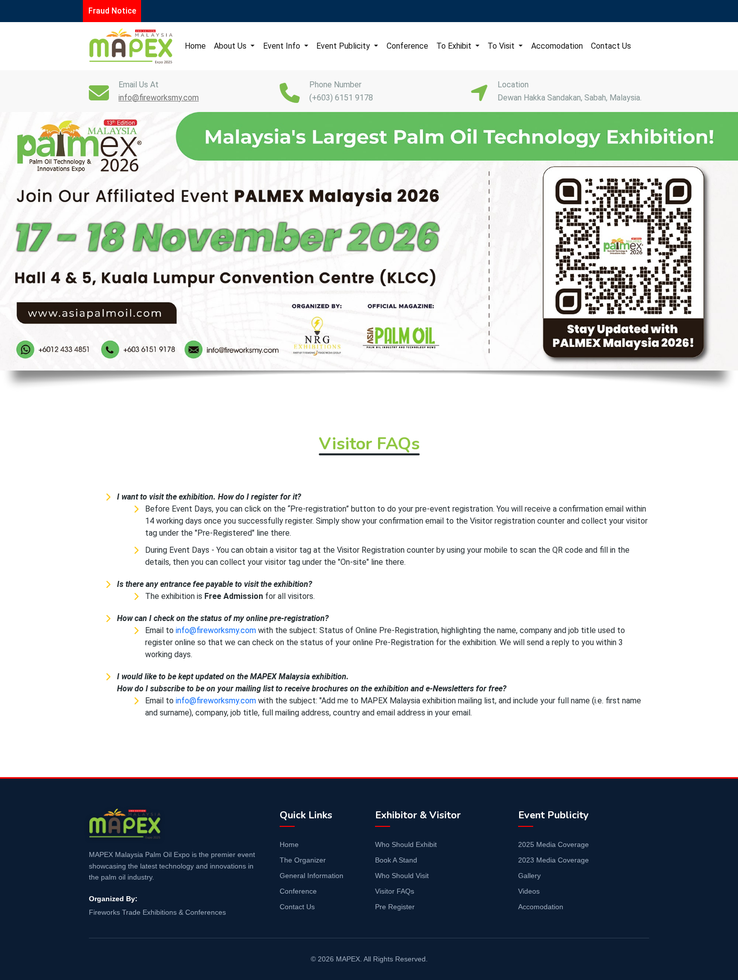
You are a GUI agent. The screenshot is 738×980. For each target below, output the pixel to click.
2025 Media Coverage (553, 844)
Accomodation (557, 46)
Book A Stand (396, 860)
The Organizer (303, 860)
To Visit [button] (502, 46)
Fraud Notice (112, 11)
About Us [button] (231, 46)
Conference (407, 46)
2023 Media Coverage (553, 860)
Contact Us (611, 46)
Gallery (529, 876)
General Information (311, 876)
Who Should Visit (402, 876)
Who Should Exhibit (406, 844)
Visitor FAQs (394, 891)
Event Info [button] (282, 46)
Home (195, 46)
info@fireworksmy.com (216, 630)
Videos (529, 891)
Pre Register (395, 907)
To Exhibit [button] (454, 46)
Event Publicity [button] (344, 46)
